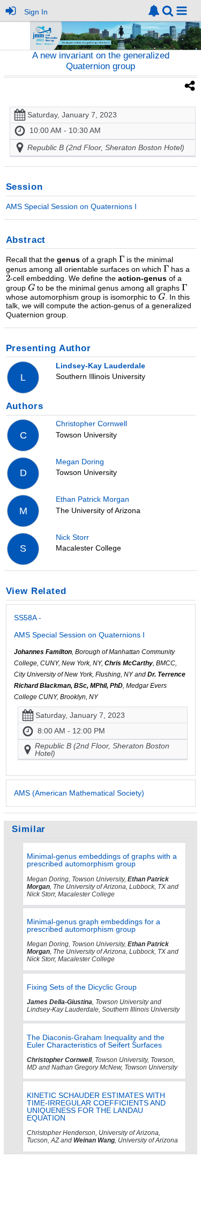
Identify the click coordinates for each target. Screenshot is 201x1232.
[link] (154, 11)
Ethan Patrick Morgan (92, 499)
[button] (182, 11)
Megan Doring (80, 461)
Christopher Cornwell (91, 423)
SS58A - (79, 626)
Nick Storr (72, 537)
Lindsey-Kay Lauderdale (100, 365)
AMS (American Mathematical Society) (79, 793)
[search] (168, 9)
